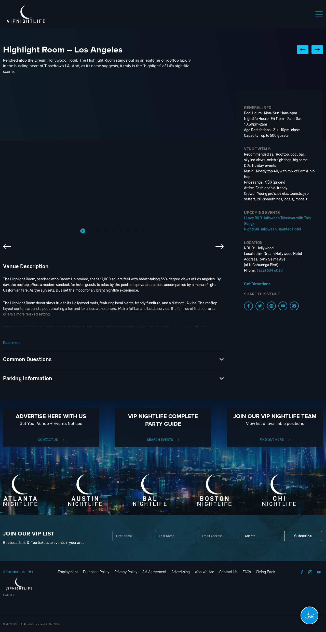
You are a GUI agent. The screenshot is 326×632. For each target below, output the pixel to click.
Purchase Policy (96, 572)
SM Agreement (154, 572)
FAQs (247, 572)
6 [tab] (121, 230)
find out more (272, 440)
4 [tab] (105, 230)
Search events (160, 440)
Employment (68, 572)
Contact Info (81, 338)
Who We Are (204, 572)
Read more (12, 343)
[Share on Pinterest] (271, 305)
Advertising (180, 572)
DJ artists (178, 327)
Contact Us (48, 440)
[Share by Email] (294, 305)
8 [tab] (136, 230)
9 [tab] (143, 230)
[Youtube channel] (282, 305)
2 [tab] (90, 230)
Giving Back (265, 572)
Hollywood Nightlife (177, 338)
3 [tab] (98, 230)
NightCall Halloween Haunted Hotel (110, 333)
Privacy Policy (125, 572)
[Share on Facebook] (248, 305)
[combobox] (260, 536)
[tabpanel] (113, 162)
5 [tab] (113, 230)
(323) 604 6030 (270, 270)
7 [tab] (128, 230)
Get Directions (257, 284)
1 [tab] (82, 230)
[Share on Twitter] (259, 305)
